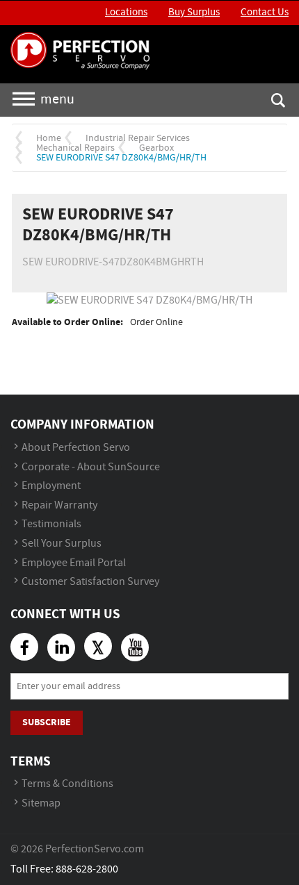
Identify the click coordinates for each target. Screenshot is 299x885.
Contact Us (265, 12)
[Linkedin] (61, 647)
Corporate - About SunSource (91, 467)
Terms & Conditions (67, 784)
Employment (51, 486)
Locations (126, 12)
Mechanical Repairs (75, 148)
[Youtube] (135, 647)
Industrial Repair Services (138, 138)
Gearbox (156, 148)
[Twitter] (98, 646)
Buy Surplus (194, 12)
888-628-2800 (87, 869)
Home (48, 138)
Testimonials (51, 524)
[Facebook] (24, 647)
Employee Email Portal (74, 563)
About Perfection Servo (76, 447)
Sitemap (41, 803)
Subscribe (46, 722)
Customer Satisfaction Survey (90, 581)
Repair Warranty (59, 505)
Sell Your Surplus (62, 543)
